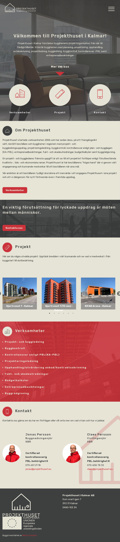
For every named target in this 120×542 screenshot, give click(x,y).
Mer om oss (60, 66)
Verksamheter (15, 190)
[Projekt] (60, 100)
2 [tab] (54, 314)
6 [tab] (73, 314)
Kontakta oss (14, 227)
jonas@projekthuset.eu (38, 469)
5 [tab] (68, 314)
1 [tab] (49, 314)
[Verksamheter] (20, 100)
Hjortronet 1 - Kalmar (19, 306)
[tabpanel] (19, 293)
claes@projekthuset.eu (100, 469)
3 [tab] (58, 314)
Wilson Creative (29, 535)
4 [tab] (63, 314)
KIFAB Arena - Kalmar (98, 306)
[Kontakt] (100, 100)
